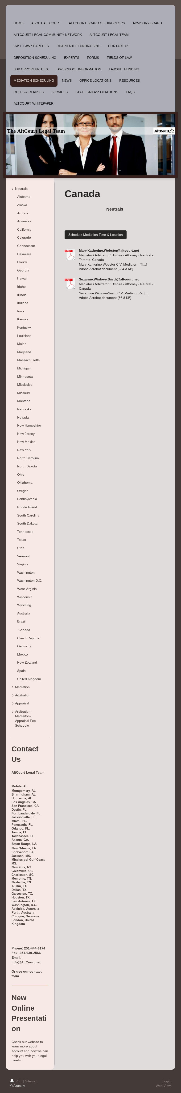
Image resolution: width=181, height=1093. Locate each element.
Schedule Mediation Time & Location (95, 235)
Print (19, 1081)
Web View (163, 1086)
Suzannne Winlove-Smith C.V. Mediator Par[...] (113, 293)
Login (166, 1081)
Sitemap (31, 1081)
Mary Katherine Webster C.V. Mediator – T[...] (113, 264)
